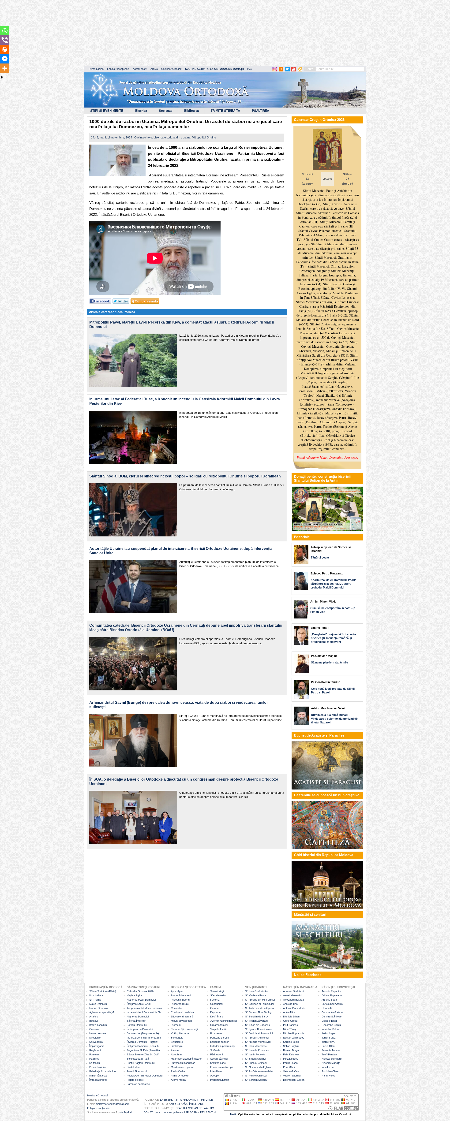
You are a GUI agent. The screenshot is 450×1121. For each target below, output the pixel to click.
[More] (4, 68)
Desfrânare (216, 1016)
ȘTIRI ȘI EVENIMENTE (106, 110)
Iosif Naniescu (291, 1025)
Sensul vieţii (217, 991)
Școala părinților (219, 1058)
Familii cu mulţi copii (221, 1067)
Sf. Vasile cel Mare (255, 995)
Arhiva (154, 68)
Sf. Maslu (94, 1062)
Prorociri (175, 1025)
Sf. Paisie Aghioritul (255, 1075)
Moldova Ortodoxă (97, 1095)
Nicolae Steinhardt (332, 1058)
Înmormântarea (98, 1075)
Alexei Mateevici (292, 995)
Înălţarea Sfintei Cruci (139, 1003)
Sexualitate (177, 1037)
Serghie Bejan (291, 1041)
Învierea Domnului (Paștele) (142, 1041)
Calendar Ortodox (171, 68)
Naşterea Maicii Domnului (141, 999)
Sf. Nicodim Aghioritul (257, 1037)
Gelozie (214, 1008)
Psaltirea (94, 1058)
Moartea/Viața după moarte (186, 1058)
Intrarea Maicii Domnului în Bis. (144, 1012)
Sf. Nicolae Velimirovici (257, 1041)
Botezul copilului (98, 1025)
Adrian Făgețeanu (332, 995)
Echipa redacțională (118, 68)
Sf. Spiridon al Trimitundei (259, 1003)
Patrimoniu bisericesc (183, 1062)
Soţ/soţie (215, 1050)
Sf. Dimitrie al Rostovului (259, 1033)
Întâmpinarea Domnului (140, 1029)
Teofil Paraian (329, 1054)
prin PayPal (125, 1112)
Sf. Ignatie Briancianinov (258, 1029)
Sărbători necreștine (138, 1084)
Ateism (175, 1050)
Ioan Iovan (328, 1067)
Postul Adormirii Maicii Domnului (144, 1075)
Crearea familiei (219, 1025)
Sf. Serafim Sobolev (256, 1079)
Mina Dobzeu (290, 1058)
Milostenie (95, 1037)
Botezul (93, 1020)
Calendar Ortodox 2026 (140, 991)
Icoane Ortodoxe (99, 1008)
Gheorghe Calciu (331, 1025)
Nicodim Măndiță (331, 1062)
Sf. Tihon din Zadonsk (257, 1025)
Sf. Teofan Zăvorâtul (256, 1020)
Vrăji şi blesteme (180, 1033)
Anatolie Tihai (290, 1003)
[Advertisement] (143, 33)
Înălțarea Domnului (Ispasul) (143, 1046)
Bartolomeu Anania (332, 1003)
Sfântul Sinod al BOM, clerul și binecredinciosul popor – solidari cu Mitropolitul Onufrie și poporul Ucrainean (185, 476)
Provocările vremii (181, 995)
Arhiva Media (178, 1079)
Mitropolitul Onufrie (204, 137)
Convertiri (176, 1008)
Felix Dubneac (291, 1054)
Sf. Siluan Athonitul (255, 1058)
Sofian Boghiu (291, 1046)
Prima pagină (96, 68)
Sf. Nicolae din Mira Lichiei (260, 999)
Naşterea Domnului (138, 1016)
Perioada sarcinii (219, 1037)
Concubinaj (216, 1003)
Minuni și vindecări (181, 1020)
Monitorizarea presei (182, 1067)
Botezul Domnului (136, 1025)
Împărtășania (96, 1046)
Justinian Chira (330, 1071)
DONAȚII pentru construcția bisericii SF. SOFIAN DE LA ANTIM (180, 1112)
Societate (165, 110)
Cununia (94, 1029)
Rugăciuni (95, 1050)
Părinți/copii (216, 1054)
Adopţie (214, 1075)
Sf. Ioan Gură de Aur (256, 991)
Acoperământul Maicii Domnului (144, 1008)
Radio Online (178, 1071)
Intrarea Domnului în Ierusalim (144, 1037)
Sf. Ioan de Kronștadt (257, 1050)
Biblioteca (191, 110)
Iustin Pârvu (328, 1041)
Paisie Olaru (328, 1046)
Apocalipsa (177, 991)
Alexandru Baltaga (293, 999)
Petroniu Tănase (331, 1050)
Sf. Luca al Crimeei (255, 1062)
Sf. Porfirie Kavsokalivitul (259, 1071)
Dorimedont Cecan (293, 1079)
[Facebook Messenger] (4, 58)
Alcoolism (176, 1054)
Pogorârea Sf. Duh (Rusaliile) (143, 1050)
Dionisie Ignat (329, 1020)
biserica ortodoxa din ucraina (172, 137)
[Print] (4, 49)
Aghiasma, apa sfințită (101, 1012)
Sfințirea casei (218, 1062)
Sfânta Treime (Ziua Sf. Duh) (143, 1054)
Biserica (141, 110)
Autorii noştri (140, 68)
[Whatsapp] (4, 30)
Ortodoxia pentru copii (222, 1046)
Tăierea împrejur (136, 1020)
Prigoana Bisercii (180, 999)
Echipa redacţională (98, 1108)
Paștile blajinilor (97, 1067)
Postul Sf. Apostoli (137, 1071)
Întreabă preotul (98, 1079)
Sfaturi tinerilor (218, 995)
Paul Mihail (289, 1067)
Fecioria (214, 999)
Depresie (215, 1012)
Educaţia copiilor (219, 1041)
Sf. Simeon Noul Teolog (258, 1012)
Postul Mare (133, 1067)
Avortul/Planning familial (223, 1020)
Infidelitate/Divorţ (219, 1079)
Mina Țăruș (289, 1029)
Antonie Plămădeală (294, 1008)
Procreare (216, 1033)
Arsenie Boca (329, 999)
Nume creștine (97, 1033)
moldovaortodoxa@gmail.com (112, 1103)
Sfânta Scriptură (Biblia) (102, 991)
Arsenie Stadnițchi (293, 991)
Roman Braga (291, 1050)
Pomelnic (94, 1054)
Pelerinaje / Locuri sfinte (102, 1071)
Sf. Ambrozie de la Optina (259, 1008)
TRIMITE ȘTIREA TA (225, 110)
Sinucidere (177, 1041)
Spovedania (96, 1041)
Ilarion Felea (328, 1037)
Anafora (93, 1016)
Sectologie (177, 1046)
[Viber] (4, 40)
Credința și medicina (182, 1012)
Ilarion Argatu (329, 1033)
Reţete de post (135, 1079)
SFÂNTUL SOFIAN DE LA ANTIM (195, 1108)
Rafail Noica (328, 1075)
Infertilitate (216, 1071)
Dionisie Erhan (291, 1016)
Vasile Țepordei (291, 1075)
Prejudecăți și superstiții (184, 1029)
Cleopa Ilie (327, 1008)
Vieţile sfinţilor (134, 995)
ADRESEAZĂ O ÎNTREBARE (187, 1103)
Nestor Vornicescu (293, 1037)
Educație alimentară (182, 1016)
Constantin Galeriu (332, 1012)
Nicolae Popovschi (293, 1033)
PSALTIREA (260, 110)
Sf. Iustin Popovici (255, 1054)
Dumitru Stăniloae (331, 1016)
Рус (249, 68)
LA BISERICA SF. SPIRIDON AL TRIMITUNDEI (187, 1099)
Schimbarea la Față (138, 1058)
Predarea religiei (180, 1003)
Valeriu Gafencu (292, 1071)
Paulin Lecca (290, 1062)
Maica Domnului (98, 1003)
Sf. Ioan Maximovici (256, 1046)
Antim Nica (289, 1012)
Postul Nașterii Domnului (140, 1062)
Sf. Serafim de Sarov (257, 1016)
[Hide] (2, 77)
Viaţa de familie (218, 1029)
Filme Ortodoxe (179, 1075)
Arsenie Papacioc (331, 991)
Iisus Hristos (96, 995)
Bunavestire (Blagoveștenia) (143, 1033)
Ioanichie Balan (330, 1029)
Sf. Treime (95, 999)
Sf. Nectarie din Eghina (258, 1067)
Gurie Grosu (290, 1020)
